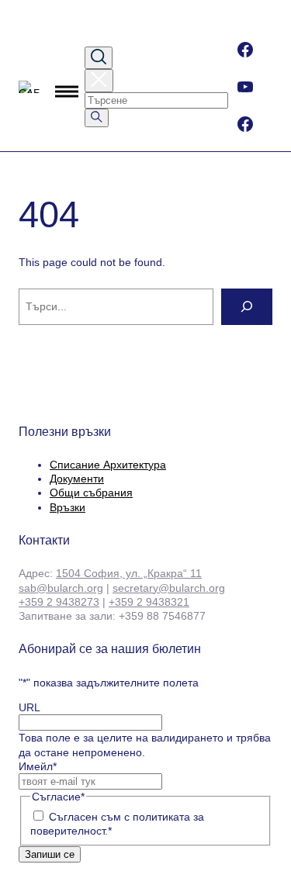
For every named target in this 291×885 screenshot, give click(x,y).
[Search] (246, 307)
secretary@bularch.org (169, 588)
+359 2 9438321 (149, 602)
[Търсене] (97, 118)
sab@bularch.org (61, 588)
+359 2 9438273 (59, 602)
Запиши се (49, 854)
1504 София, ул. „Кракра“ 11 (129, 573)
